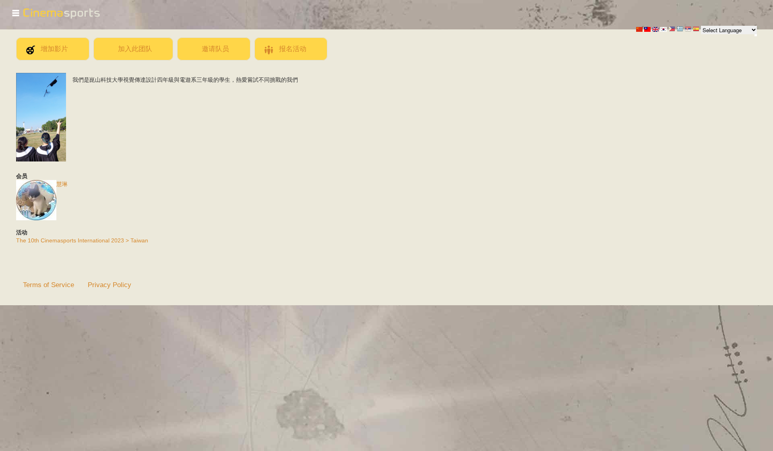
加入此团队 (135, 49)
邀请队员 (215, 49)
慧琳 (62, 184)
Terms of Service (48, 285)
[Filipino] (672, 29)
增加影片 (54, 49)
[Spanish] (696, 29)
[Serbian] (688, 29)
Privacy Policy (109, 285)
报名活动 (292, 49)
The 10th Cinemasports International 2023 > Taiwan (82, 240)
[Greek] (680, 29)
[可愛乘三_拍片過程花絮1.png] (41, 159)
